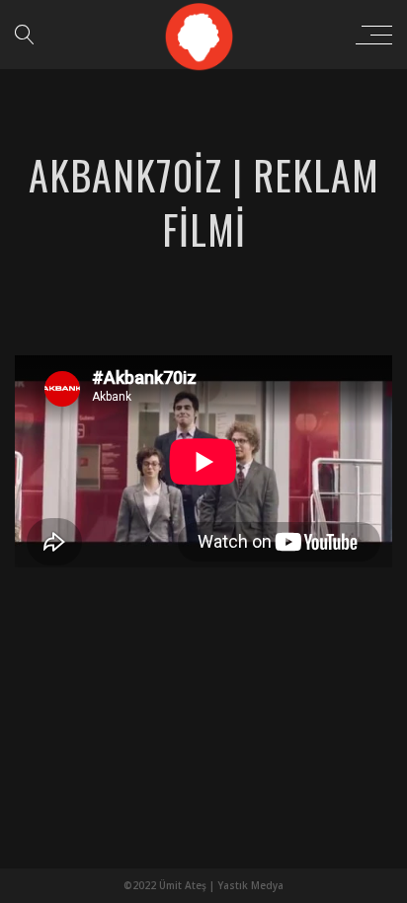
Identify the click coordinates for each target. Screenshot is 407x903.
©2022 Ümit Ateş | (170, 885)
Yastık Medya (250, 885)
